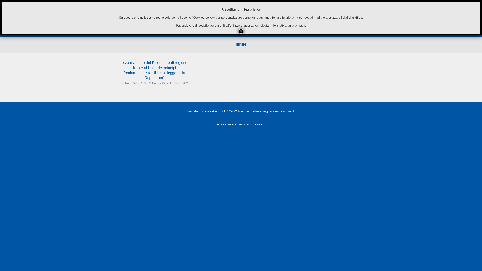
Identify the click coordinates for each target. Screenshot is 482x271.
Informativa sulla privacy (288, 25)
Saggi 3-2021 (181, 83)
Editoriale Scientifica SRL (230, 124)
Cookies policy (203, 17)
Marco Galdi (132, 83)
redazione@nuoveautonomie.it (273, 111)
